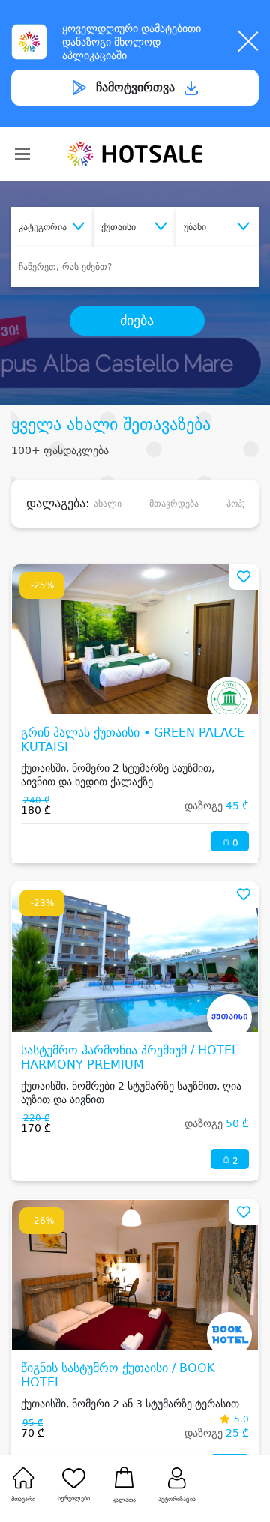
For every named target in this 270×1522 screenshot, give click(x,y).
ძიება (137, 320)
